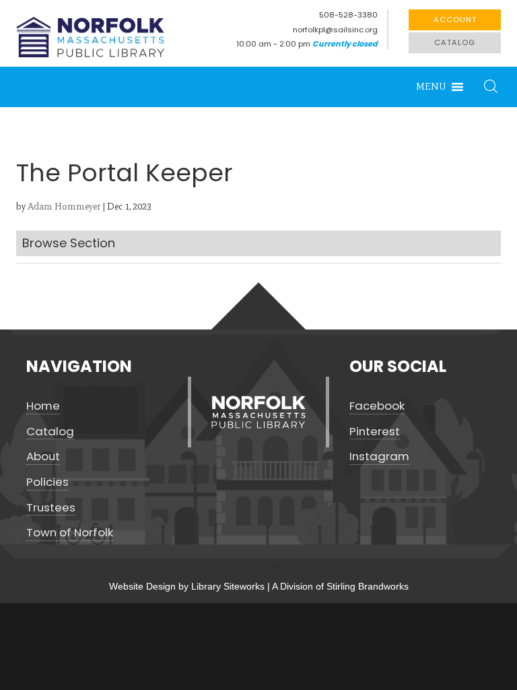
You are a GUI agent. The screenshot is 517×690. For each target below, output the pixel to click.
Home (43, 406)
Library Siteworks (228, 586)
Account (455, 19)
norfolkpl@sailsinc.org (335, 29)
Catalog (454, 42)
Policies (47, 482)
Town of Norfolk (69, 532)
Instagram (379, 456)
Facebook (377, 406)
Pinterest (374, 431)
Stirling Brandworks (367, 586)
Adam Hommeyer (64, 206)
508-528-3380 (348, 14)
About (43, 456)
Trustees (50, 507)
